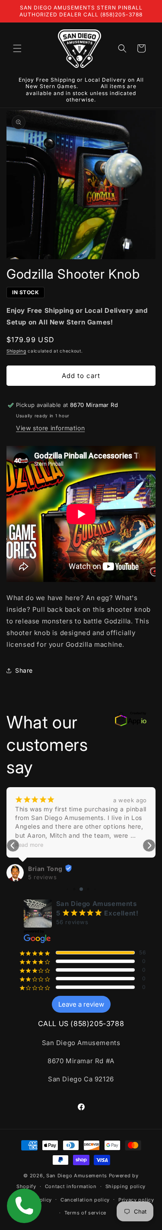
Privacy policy (136, 1200)
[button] (17, 48)
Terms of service (85, 1213)
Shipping (16, 350)
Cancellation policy (85, 1200)
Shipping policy (125, 1186)
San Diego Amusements (76, 1176)
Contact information (71, 1186)
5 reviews (42, 877)
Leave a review (81, 1004)
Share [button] (24, 670)
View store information (50, 428)
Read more (29, 845)
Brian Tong (45, 868)
